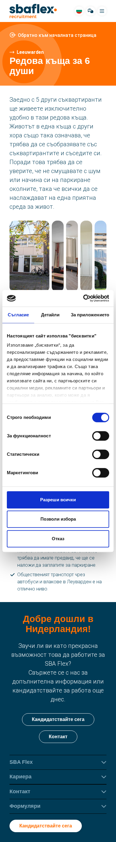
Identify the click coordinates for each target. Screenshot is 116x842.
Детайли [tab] (50, 314)
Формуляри (25, 806)
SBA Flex (21, 762)
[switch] (100, 436)
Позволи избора (58, 518)
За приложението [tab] (90, 314)
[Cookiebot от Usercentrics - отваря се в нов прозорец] (83, 298)
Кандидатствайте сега (58, 719)
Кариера (21, 777)
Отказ (58, 538)
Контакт (58, 736)
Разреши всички (58, 499)
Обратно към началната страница (57, 35)
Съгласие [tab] (18, 314)
